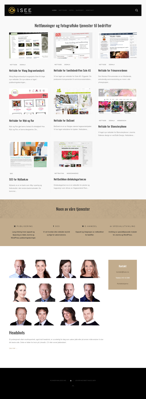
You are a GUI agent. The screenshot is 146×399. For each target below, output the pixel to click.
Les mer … (13, 348)
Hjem (54, 10)
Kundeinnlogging (58, 380)
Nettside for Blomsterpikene (112, 126)
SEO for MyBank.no (18, 179)
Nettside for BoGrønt (64, 120)
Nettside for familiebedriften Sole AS (72, 70)
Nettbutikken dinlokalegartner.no (70, 179)
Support (80, 10)
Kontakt (90, 10)
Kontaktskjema (122, 283)
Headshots (17, 332)
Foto (71, 10)
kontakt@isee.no (122, 272)
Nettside (63, 10)
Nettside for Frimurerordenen (112, 70)
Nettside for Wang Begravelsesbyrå (26, 70)
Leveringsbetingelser (85, 380)
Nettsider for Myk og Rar (21, 120)
